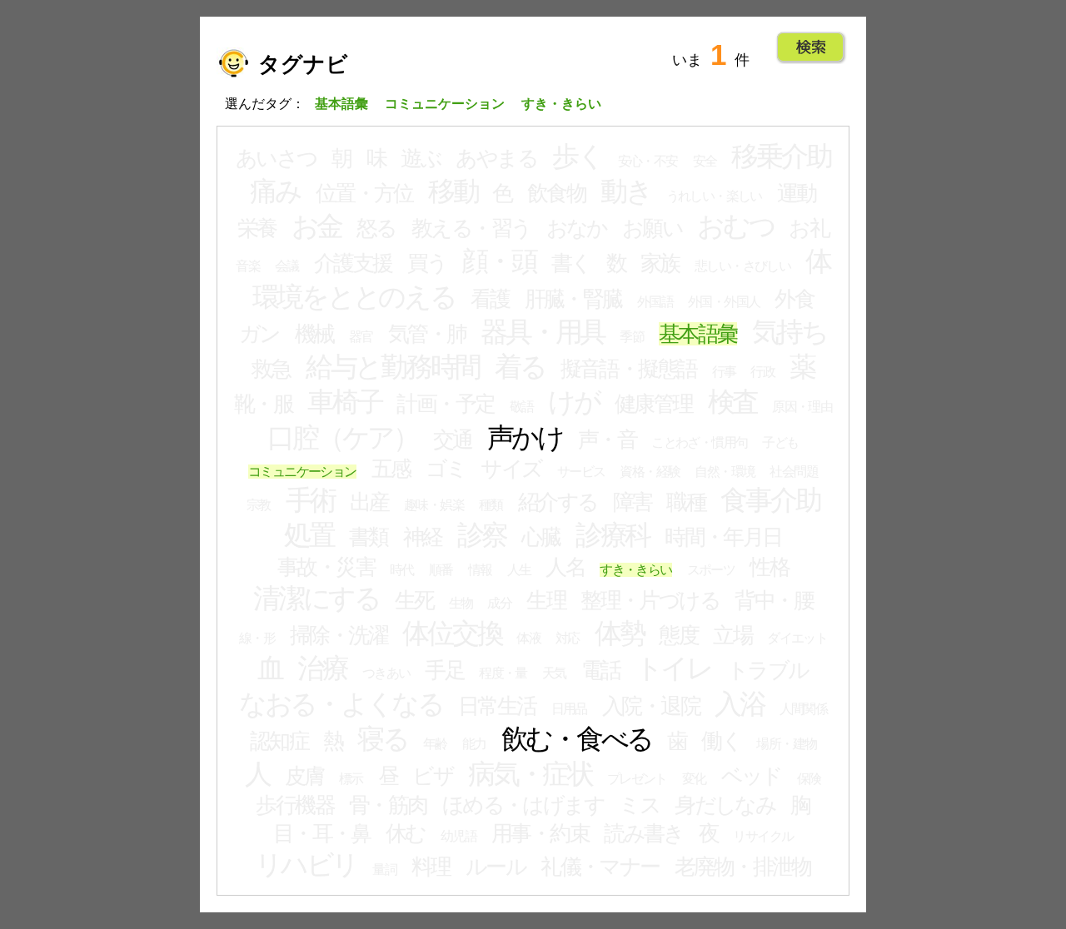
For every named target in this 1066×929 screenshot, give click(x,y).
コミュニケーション (302, 471)
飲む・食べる (577, 739)
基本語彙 (698, 333)
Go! (810, 47)
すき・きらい (635, 570)
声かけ (525, 438)
